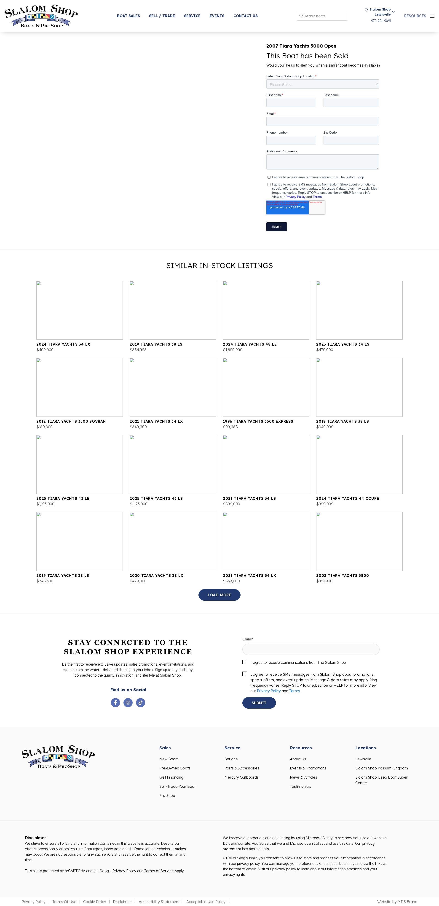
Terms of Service (159, 870)
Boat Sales (128, 15)
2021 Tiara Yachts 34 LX (156, 421)
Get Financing (171, 777)
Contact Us (245, 15)
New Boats (169, 759)
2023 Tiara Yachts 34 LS (342, 344)
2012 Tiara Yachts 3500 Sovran (71, 421)
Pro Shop (167, 795)
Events (217, 15)
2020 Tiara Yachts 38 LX (156, 575)
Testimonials (300, 786)
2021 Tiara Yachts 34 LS (249, 498)
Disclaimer (122, 901)
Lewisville (363, 759)
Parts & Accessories (242, 768)
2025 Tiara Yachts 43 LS (156, 498)
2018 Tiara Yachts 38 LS (342, 421)
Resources (415, 15)
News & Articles (303, 777)
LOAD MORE (219, 595)
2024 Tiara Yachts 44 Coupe (347, 498)
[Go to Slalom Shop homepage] (41, 15)
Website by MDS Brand (397, 901)
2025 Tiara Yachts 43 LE (62, 498)
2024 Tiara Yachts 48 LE (250, 344)
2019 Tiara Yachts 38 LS (156, 344)
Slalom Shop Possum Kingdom (381, 768)
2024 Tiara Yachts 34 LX (63, 344)
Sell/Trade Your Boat (177, 786)
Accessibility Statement (159, 901)
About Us (298, 759)
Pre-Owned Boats (174, 768)
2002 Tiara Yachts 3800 (342, 575)
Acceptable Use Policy (205, 901)
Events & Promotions (308, 768)
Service (192, 15)
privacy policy (284, 869)
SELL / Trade (162, 15)
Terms (294, 690)
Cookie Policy (94, 901)
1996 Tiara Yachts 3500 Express (258, 421)
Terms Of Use (64, 901)
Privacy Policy (269, 690)
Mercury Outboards (242, 777)
